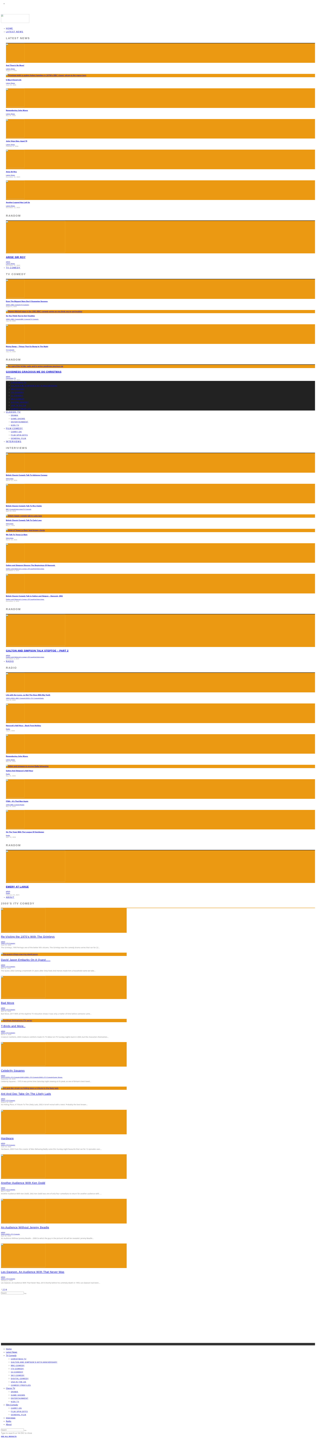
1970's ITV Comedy (13, 1077)
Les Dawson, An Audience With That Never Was (32, 1271)
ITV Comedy (17, 392)
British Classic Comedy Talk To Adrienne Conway (26, 475)
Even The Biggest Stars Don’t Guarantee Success (27, 301)
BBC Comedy (25, 319)
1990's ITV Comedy (8, 943)
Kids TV (15, 1402)
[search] (25, 1293)
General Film (18, 1415)
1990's (22, 1077)
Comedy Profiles (21, 409)
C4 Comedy (17, 396)
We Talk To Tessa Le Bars (16, 535)
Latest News (14, 32)
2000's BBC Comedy (13, 305)
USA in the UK (18, 405)
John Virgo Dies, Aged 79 (16, 141)
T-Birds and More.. (13, 1026)
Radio (10, 661)
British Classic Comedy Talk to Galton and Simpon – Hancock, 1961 (34, 596)
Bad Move (7, 1002)
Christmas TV (11, 378)
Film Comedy (14, 428)
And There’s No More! (15, 65)
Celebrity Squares (13, 1070)
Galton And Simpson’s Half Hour (19, 771)
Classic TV (13, 412)
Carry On (16, 432)
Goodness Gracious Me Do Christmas (33, 371)
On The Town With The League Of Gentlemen (25, 832)
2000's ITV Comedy (8, 966)
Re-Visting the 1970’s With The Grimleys (28, 936)
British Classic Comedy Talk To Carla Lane (24, 520)
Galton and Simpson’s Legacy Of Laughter (21, 569)
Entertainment (19, 422)
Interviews (13, 441)
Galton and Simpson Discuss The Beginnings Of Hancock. (30, 565)
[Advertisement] (75, 1320)
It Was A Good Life (13, 80)
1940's (8, 804)
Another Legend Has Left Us (18, 202)
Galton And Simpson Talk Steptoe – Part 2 (37, 650)
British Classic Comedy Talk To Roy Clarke (24, 506)
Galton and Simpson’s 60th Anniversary (34, 386)
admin (8, 261)
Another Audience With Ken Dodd (23, 1182)
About (10, 897)
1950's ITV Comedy (32, 698)
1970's (3, 1077)
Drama (14, 415)
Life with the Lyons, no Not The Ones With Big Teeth (28, 695)
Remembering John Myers (17, 110)
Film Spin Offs (19, 435)
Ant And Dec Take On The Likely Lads (26, 1093)
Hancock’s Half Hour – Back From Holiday (23, 726)
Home (9, 28)
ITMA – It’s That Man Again (17, 801)
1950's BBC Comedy (18, 698)
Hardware (7, 1138)
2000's (3, 1234)
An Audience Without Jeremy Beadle (25, 1227)
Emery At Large (17, 886)
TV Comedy (13, 268)
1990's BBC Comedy (13, 319)
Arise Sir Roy (11, 172)
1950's (8, 698)
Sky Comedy (17, 399)
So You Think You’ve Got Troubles (20, 316)
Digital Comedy (20, 402)
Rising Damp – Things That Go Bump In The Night (27, 346)
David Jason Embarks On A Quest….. (25, 959)
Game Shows (18, 419)
